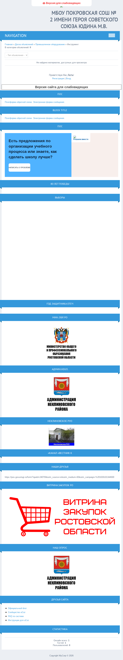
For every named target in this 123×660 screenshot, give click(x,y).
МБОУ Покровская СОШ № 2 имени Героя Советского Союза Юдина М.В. (84, 19)
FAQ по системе (16, 616)
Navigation (15, 35)
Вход (68, 78)
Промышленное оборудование (50, 44)
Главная (9, 44)
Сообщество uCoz (16, 612)
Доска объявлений (24, 44)
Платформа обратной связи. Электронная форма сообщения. (35, 102)
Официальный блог (17, 608)
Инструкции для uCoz (18, 620)
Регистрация (58, 78)
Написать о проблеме (19, 167)
